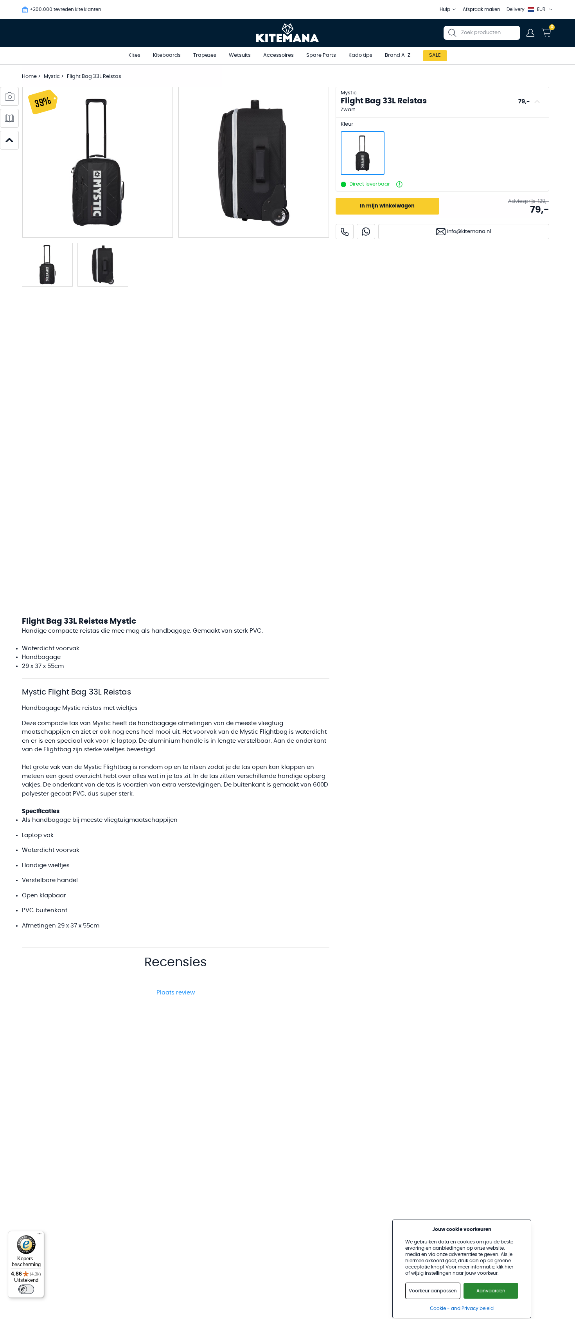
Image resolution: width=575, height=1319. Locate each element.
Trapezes (204, 55)
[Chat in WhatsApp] (366, 231)
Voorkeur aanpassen (433, 1290)
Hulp (445, 9)
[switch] (26, 1289)
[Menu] (39, 1235)
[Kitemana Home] (287, 32)
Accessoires (278, 55)
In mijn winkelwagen (387, 206)
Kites (134, 55)
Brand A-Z (397, 55)
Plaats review (175, 993)
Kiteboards (167, 55)
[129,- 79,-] (363, 153)
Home (29, 76)
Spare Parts (321, 55)
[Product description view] (9, 118)
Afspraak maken (481, 9)
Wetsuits (240, 55)
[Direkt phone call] (345, 231)
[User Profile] (530, 33)
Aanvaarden (490, 1290)
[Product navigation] (9, 140)
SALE (435, 55)
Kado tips (360, 55)
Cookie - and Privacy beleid (462, 1308)
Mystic (52, 76)
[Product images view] (9, 96)
